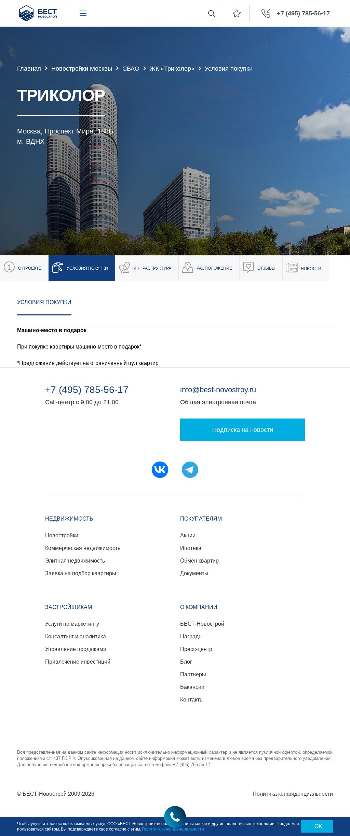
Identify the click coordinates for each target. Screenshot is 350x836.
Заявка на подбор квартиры (80, 573)
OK (318, 826)
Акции (188, 535)
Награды (191, 636)
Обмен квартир (199, 561)
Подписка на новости (242, 429)
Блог (186, 662)
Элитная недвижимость (75, 561)
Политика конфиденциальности (293, 794)
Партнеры (193, 674)
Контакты (192, 700)
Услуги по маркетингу (72, 624)
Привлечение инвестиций (77, 662)
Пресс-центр (196, 649)
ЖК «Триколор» (172, 68)
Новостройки (61, 535)
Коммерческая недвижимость (82, 548)
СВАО (130, 68)
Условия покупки (44, 302)
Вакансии (192, 687)
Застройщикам (68, 607)
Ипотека (190, 548)
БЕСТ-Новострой (202, 624)
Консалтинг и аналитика (75, 636)
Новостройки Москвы (81, 68)
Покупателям (201, 519)
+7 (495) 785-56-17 (87, 390)
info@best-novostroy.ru (218, 389)
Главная (29, 68)
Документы (194, 573)
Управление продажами (75, 649)
